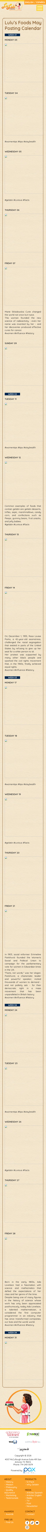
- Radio (28, 1498)
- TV (27, 1500)
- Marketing (10, 1495)
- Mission (8, 1484)
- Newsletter (31, 1506)
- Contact (29, 1514)
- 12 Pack (29, 1481)
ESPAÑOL (40, 2)
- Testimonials (11, 1498)
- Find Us (8, 1522)
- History (8, 1481)
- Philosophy (10, 1487)
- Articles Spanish (34, 1492)
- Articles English (33, 1495)
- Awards (8, 1514)
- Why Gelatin (32, 1484)
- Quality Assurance (9, 1491)
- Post (28, 1503)
